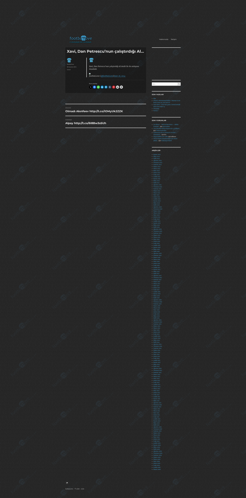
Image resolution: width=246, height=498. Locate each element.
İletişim (174, 39)
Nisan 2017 (156, 284)
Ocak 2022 (156, 175)
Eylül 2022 (156, 158)
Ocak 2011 (156, 417)
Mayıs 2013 (156, 374)
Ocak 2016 (156, 314)
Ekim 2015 (156, 316)
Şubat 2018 (156, 263)
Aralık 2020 (156, 199)
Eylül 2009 (156, 449)
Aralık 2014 (156, 336)
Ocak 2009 (156, 465)
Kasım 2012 (156, 386)
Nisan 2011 (156, 411)
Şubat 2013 (156, 380)
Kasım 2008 (157, 469)
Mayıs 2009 (156, 457)
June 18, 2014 (119, 76)
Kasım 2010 (156, 421)
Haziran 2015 (157, 324)
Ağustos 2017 (157, 275)
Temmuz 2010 (157, 429)
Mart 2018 (156, 261)
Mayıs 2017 (156, 281)
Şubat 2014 (156, 356)
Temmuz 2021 (157, 187)
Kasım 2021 (156, 179)
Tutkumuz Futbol (166, 140)
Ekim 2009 (156, 447)
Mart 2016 (156, 310)
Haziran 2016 (157, 304)
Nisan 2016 (156, 308)
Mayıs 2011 (156, 409)
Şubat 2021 (156, 197)
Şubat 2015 (156, 332)
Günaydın (156, 108)
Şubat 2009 (156, 463)
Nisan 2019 (156, 237)
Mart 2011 (156, 413)
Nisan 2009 (156, 459)
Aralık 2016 (156, 292)
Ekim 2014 (156, 340)
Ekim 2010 (156, 423)
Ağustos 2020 (157, 207)
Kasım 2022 (157, 154)
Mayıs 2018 (156, 257)
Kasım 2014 (156, 338)
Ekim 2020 (156, 203)
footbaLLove (69, 489)
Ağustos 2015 (157, 320)
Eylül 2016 (156, 298)
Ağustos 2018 (157, 253)
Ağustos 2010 (157, 427)
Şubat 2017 (156, 288)
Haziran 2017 (157, 279)
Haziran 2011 (157, 407)
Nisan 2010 (156, 435)
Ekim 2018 (156, 249)
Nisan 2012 (156, 388)
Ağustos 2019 (157, 229)
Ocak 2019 (156, 243)
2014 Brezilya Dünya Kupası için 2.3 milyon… (166, 128)
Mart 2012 (156, 390)
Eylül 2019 (156, 227)
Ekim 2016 (156, 296)
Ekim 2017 (156, 271)
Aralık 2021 (156, 177)
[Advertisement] (123, 18)
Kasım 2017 (156, 269)
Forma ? (155, 110)
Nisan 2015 (156, 328)
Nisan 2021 (156, 193)
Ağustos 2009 (157, 451)
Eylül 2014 (156, 342)
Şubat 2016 (156, 312)
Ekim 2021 (156, 181)
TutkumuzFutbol (161, 130)
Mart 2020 (156, 215)
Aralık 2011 (156, 397)
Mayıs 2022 (156, 166)
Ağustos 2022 (157, 160)
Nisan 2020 (156, 213)
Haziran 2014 (157, 348)
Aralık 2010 (156, 419)
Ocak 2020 (156, 219)
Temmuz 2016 (157, 302)
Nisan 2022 (156, 168)
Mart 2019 (156, 239)
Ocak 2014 (156, 358)
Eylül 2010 (156, 425)
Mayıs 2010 (156, 433)
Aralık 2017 (156, 267)
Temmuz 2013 (157, 370)
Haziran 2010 (157, 431)
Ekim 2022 (156, 156)
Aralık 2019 (156, 221)
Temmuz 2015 (157, 322)
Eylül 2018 (156, 251)
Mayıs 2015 (156, 326)
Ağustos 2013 (157, 368)
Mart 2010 (156, 437)
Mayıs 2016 (156, 306)
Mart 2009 (156, 461)
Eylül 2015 (156, 318)
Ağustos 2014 (157, 344)
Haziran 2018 (157, 255)
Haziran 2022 (157, 164)
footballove (70, 64)
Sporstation (166, 126)
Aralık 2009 (156, 443)
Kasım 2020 (157, 201)
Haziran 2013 (157, 372)
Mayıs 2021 (156, 191)
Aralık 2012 (156, 384)
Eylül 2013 (156, 366)
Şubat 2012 (156, 393)
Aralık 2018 (156, 245)
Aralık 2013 (156, 360)
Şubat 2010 (156, 439)
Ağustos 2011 (157, 403)
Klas (154, 98)
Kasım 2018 (156, 247)
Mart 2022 (156, 170)
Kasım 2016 (156, 294)
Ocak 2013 (156, 382)
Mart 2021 (156, 195)
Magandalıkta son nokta (160, 136)
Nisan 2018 (156, 259)
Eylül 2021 (156, 183)
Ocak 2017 (156, 290)
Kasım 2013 (156, 362)
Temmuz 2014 (157, 346)
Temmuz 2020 (157, 209)
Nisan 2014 (156, 352)
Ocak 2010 (156, 441)
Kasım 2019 (156, 223)
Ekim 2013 (156, 364)
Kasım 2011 (156, 399)
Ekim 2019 (156, 225)
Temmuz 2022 (157, 162)
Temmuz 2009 (157, 453)
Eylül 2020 (156, 205)
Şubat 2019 (156, 241)
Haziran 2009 (157, 455)
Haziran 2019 (157, 233)
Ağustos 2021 (157, 185)
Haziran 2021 (157, 189)
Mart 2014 (156, 354)
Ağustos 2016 (157, 300)
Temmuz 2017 (157, 277)
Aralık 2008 (156, 467)
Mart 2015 (156, 330)
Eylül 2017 (156, 273)
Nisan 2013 (156, 376)
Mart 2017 (156, 286)
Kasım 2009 (157, 445)
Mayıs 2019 (156, 235)
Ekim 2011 (156, 401)
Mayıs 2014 (156, 350)
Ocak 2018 (156, 265)
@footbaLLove (107, 76)
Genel (69, 69)
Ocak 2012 (156, 395)
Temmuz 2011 (157, 405)
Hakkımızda (163, 39)
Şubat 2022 (156, 172)
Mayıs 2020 (156, 211)
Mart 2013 (156, 378)
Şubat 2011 (156, 415)
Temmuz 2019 (157, 231)
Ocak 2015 (156, 334)
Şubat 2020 (156, 217)
